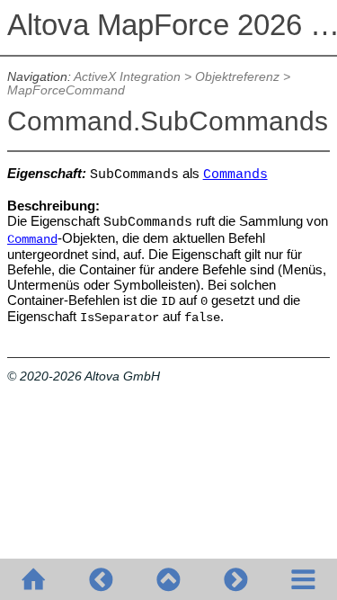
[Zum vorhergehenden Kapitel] (101, 579)
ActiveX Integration (127, 77)
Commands (235, 174)
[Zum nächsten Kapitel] (236, 579)
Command (32, 239)
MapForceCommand (66, 90)
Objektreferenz (237, 77)
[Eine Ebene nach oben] (168, 579)
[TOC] (303, 579)
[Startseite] (33, 579)
